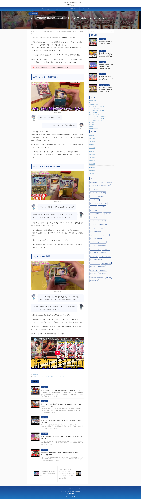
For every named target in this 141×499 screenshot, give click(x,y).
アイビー (93, 217)
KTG (102, 182)
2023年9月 (92, 138)
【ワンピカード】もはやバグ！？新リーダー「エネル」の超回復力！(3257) (106, 89)
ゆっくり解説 (94, 210)
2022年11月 (92, 170)
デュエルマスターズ (96, 238)
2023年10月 (92, 135)
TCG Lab (70, 5)
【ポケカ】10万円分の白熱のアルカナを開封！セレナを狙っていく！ (61, 390)
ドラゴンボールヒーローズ (98, 242)
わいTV (107, 214)
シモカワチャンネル (96, 231)
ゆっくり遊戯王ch (96, 214)
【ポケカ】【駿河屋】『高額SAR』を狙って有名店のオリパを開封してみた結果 (106, 66)
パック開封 (50, 377)
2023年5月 (92, 151)
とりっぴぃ (94, 199)
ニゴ (92, 245)
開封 (108, 277)
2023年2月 (92, 160)
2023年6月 (92, 148)
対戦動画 (101, 266)
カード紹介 (94, 228)
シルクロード (94, 235)
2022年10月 (92, 173)
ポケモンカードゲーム (58, 377)
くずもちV (94, 189)
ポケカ (106, 249)
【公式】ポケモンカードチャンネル (100, 185)
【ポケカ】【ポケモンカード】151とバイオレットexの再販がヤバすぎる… (106, 77)
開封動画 (94, 280)
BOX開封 (93, 182)
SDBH (109, 182)
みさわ (93, 207)
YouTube (59, 112)
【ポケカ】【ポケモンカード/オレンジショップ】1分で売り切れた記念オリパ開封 (106, 54)
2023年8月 (92, 141)
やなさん (102, 207)
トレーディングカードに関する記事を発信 (70, 491)
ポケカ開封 (94, 252)
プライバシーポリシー (71, 488)
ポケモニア (105, 252)
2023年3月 (92, 157)
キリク (103, 228)
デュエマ (105, 235)
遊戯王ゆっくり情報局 (96, 277)
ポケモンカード (60, 9)
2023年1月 (92, 164)
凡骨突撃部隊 (106, 263)
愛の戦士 (93, 270)
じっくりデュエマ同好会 (97, 196)
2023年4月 (92, 154)
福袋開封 (103, 270)
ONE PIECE (86, 9)
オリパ (93, 224)
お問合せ (80, 488)
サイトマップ (61, 488)
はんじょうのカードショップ (40, 377)
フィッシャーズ (95, 249)
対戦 (92, 266)
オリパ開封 (103, 224)
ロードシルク (94, 263)
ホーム (33, 9)
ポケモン (93, 256)
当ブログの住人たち (47, 9)
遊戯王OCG (73, 9)
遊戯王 (93, 273)
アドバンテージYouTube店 (98, 221)
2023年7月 (92, 144)
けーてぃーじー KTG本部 (97, 192)
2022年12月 (92, 167)
